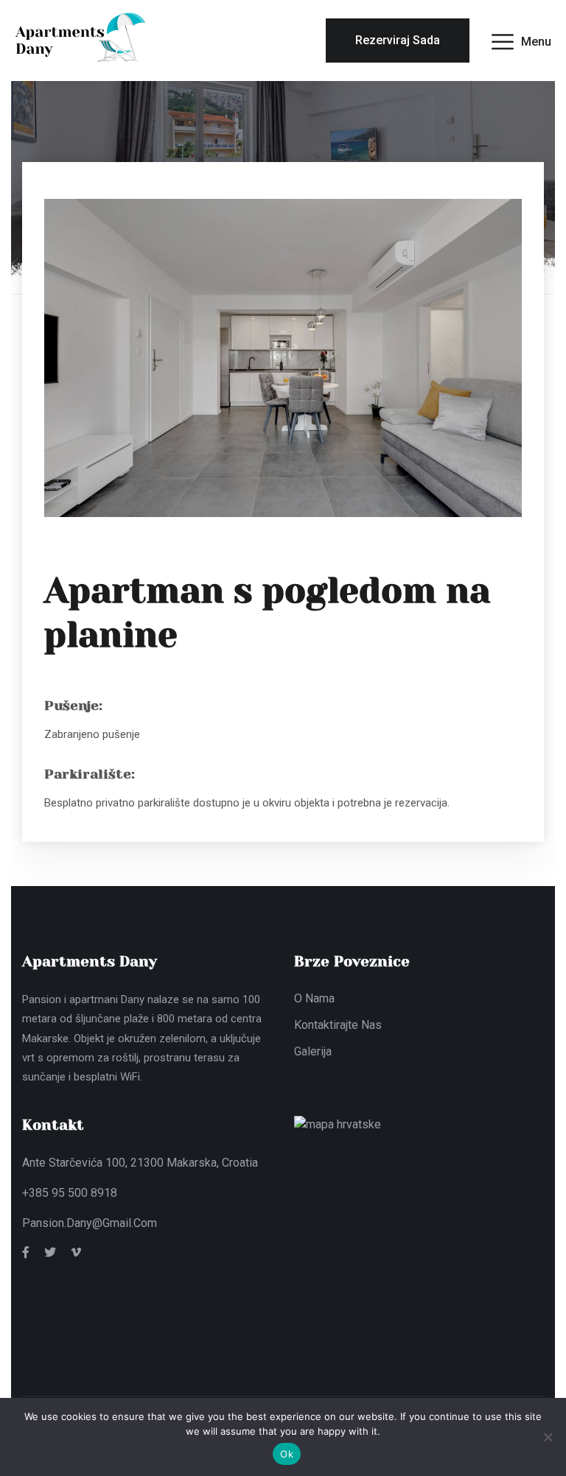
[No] (547, 1437)
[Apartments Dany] (81, 39)
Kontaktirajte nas (338, 1025)
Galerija (313, 1051)
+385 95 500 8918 (69, 1193)
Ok (286, 1454)
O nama (314, 998)
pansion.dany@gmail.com (89, 1223)
